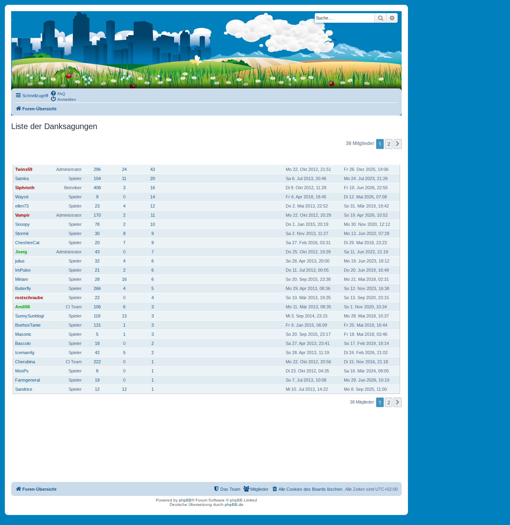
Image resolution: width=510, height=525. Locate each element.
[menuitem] (57, 93)
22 (97, 297)
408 (97, 187)
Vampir (22, 215)
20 (152, 178)
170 (97, 215)
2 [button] (388, 143)
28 (97, 279)
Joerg (21, 251)
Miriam (21, 279)
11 (124, 178)
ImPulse (23, 270)
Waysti (21, 196)
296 (97, 169)
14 (152, 196)
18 (97, 343)
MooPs (22, 370)
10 (152, 224)
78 (97, 224)
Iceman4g (24, 352)
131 (97, 325)
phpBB (185, 500)
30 (97, 233)
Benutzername (30, 157)
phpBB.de (234, 504)
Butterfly (23, 288)
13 (124, 315)
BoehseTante (28, 325)
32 (97, 261)
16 (152, 187)
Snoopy (22, 224)
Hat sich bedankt (124, 158)
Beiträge (97, 157)
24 (124, 169)
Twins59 (23, 169)
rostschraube (29, 297)
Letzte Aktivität (361, 157)
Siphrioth (25, 187)
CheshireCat (27, 242)
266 (97, 288)
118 (97, 315)
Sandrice (23, 389)
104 (97, 178)
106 (97, 306)
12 (152, 206)
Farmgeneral (27, 380)
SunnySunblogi (29, 315)
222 (97, 361)
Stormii (21, 233)
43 (152, 169)
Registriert (298, 157)
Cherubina (25, 361)
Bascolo (23, 343)
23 (97, 206)
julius (20, 261)
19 (97, 380)
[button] (398, 144)
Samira (22, 178)
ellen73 (22, 206)
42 (97, 352)
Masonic (23, 334)
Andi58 (22, 306)
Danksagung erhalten (153, 158)
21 (97, 270)
